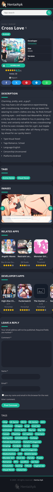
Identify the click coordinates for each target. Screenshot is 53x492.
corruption (27, 434)
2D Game (14, 422)
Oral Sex (20, 458)
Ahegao (18, 426)
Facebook (6, 82)
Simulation (8, 465)
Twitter (16, 82)
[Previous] (2, 208)
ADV (43, 422)
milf (20, 454)
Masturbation (9, 454)
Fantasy (33, 438)
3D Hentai (33, 422)
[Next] (50, 208)
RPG (16, 461)
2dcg (5, 422)
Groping (6, 446)
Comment (6, 337)
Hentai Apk (38, 480)
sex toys (34, 461)
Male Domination (10, 450)
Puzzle (40, 458)
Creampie (39, 434)
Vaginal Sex (39, 465)
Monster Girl (8, 458)
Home (4, 24)
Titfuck (28, 465)
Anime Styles (8, 178)
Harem (27, 446)
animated (7, 430)
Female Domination (11, 442)
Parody (31, 458)
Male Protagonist (29, 450)
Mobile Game (30, 454)
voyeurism (21, 469)
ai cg (27, 426)
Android (11, 24)
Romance (7, 461)
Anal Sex (36, 426)
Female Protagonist (32, 442)
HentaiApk (32, 43)
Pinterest (26, 82)
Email (4, 383)
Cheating (16, 434)
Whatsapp (47, 82)
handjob (16, 446)
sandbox (24, 461)
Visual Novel (23, 178)
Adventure (7, 426)
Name (4, 371)
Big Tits (41, 430)
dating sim (7, 438)
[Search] (49, 12)
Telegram (36, 82)
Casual (6, 434)
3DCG (23, 422)
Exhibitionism (21, 438)
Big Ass (32, 430)
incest (35, 446)
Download (15, 65)
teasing (19, 465)
